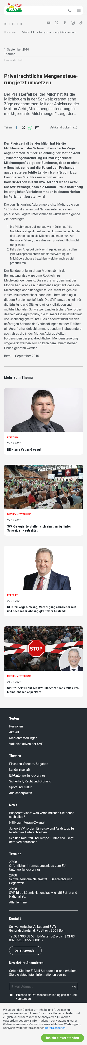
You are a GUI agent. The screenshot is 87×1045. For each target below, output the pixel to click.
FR (13, 24)
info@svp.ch (55, 936)
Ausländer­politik (20, 793)
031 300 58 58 (24, 936)
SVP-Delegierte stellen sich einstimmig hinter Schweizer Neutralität (39, 528)
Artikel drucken (60, 127)
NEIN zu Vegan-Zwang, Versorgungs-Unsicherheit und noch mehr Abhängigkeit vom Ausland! (41, 609)
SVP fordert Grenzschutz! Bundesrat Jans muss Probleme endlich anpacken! (43, 690)
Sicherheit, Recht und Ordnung (30, 781)
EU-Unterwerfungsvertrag (27, 775)
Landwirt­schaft (13, 60)
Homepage (10, 32)
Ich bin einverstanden (62, 1038)
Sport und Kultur (20, 787)
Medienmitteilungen (23, 738)
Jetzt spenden (25, 950)
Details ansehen (55, 1027)
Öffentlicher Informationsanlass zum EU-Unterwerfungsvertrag (38, 867)
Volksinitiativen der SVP (26, 744)
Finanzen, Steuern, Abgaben (28, 764)
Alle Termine (18, 902)
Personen (16, 726)
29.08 (13, 889)
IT (21, 24)
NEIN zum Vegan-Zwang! (24, 449)
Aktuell (14, 732)
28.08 (13, 875)
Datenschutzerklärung (46, 994)
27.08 (13, 862)
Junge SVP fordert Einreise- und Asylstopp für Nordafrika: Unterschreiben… (42, 830)
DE (5, 24)
